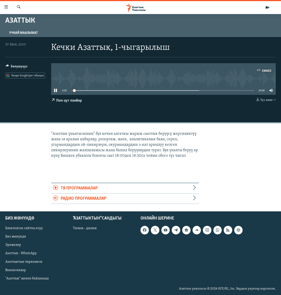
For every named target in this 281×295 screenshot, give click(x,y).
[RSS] (228, 230)
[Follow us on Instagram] (207, 230)
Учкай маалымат (23, 33)
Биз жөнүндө (15, 237)
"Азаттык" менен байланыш (27, 278)
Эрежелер (13, 245)
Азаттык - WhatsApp (21, 253)
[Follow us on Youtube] (165, 230)
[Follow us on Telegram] (176, 230)
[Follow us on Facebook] (144, 230)
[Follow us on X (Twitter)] (155, 230)
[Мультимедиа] (267, 7)
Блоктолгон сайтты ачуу (24, 228)
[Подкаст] (238, 230)
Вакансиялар (15, 270)
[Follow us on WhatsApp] (217, 230)
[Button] (16, 67)
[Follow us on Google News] (186, 230)
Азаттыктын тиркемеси (23, 262)
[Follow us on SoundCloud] (197, 230)
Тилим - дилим (85, 228)
